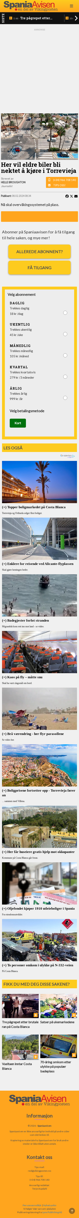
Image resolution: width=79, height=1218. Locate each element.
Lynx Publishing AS (52, 1212)
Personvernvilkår (32, 1205)
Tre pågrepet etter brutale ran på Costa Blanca (31, 18)
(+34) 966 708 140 (64, 180)
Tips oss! (59, 185)
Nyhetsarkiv (49, 1205)
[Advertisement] (39, 71)
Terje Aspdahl (39, 1188)
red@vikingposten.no (39, 1170)
